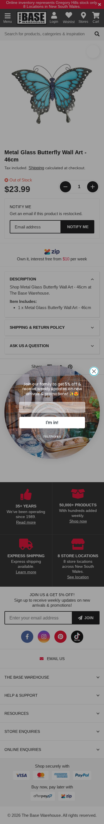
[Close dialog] (94, 371)
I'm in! (52, 422)
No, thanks (52, 436)
